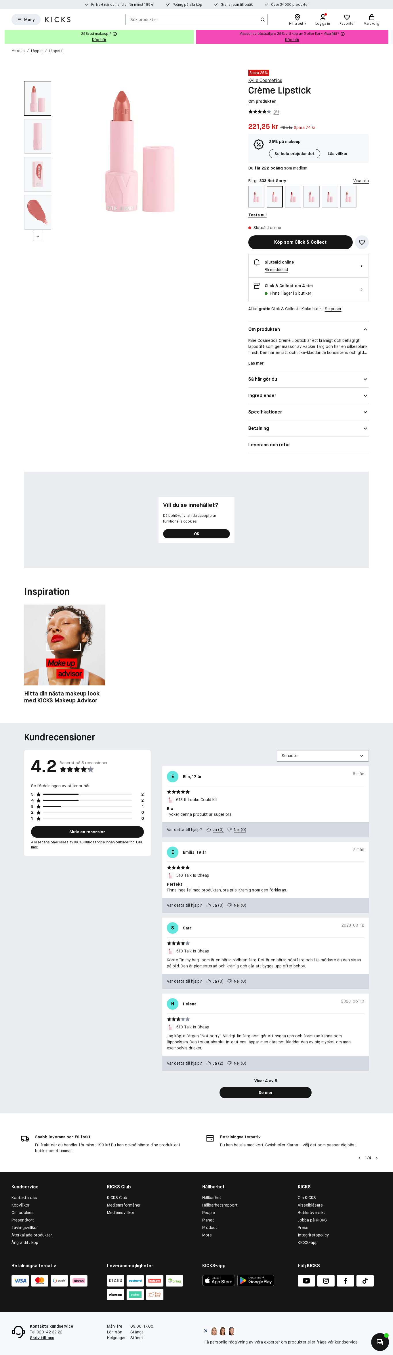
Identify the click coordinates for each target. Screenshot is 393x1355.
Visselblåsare (310, 1205)
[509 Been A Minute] (312, 196)
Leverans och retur (269, 445)
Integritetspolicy (313, 1235)
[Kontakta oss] (380, 1342)
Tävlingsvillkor (25, 1227)
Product (209, 1227)
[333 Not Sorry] (275, 196)
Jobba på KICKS (312, 1220)
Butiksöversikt (311, 1212)
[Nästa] (37, 236)
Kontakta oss (24, 1197)
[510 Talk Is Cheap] (330, 196)
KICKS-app (308, 1242)
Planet (208, 1220)
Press (303, 1227)
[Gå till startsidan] (57, 19)
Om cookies (23, 1212)
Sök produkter (143, 19)
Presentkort (23, 1220)
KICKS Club (117, 1197)
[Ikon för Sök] (262, 19)
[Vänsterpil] (359, 1158)
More (207, 1235)
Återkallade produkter (32, 1235)
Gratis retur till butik (237, 4)
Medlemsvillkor (120, 1212)
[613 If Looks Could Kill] (348, 196)
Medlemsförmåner (124, 1205)
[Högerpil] (388, 36)
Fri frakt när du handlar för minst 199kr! (122, 4)
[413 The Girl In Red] (293, 196)
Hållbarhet (211, 1197)
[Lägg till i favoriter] (362, 242)
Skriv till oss (42, 1337)
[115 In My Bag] (256, 196)
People (208, 1212)
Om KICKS (307, 1197)
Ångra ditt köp (25, 1242)
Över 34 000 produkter (290, 4)
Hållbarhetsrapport (220, 1205)
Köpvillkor (21, 1205)
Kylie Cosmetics (265, 80)
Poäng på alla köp (187, 4)
